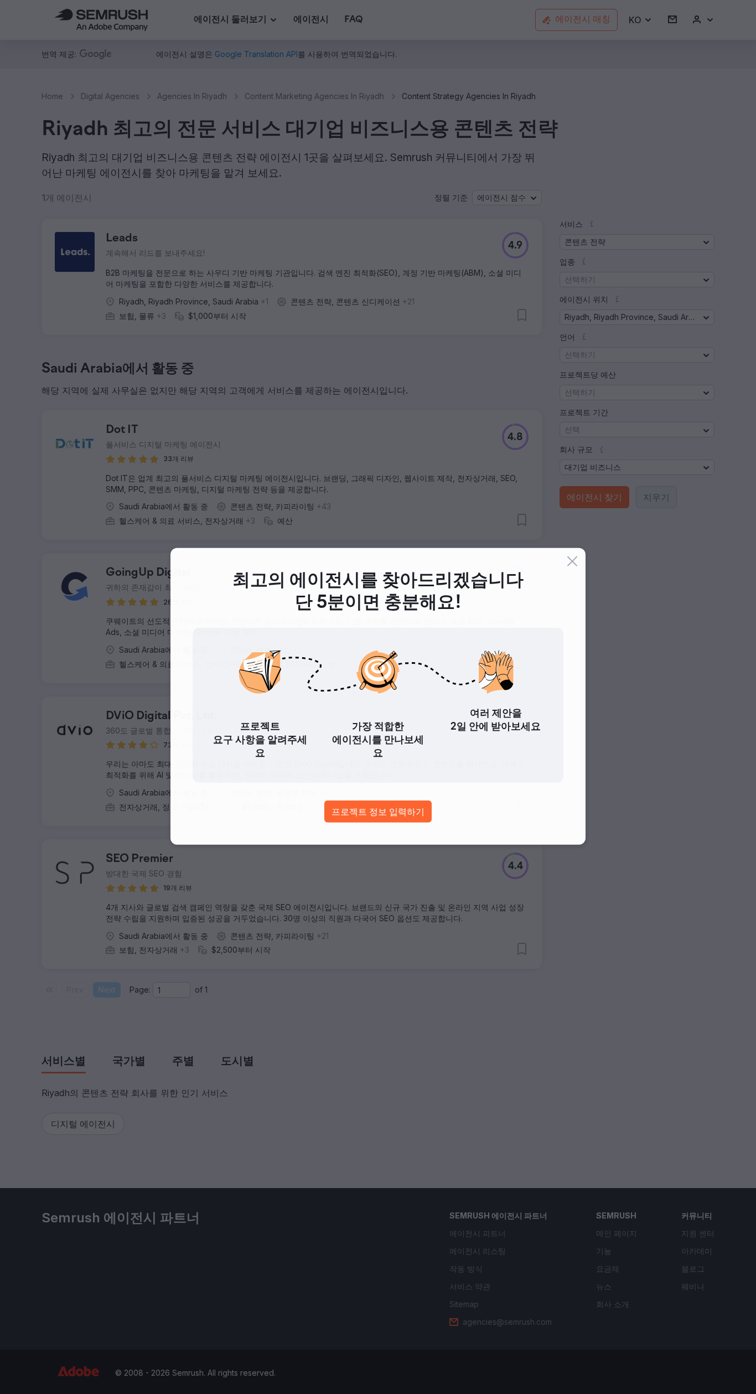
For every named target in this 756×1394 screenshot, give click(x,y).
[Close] (572, 562)
